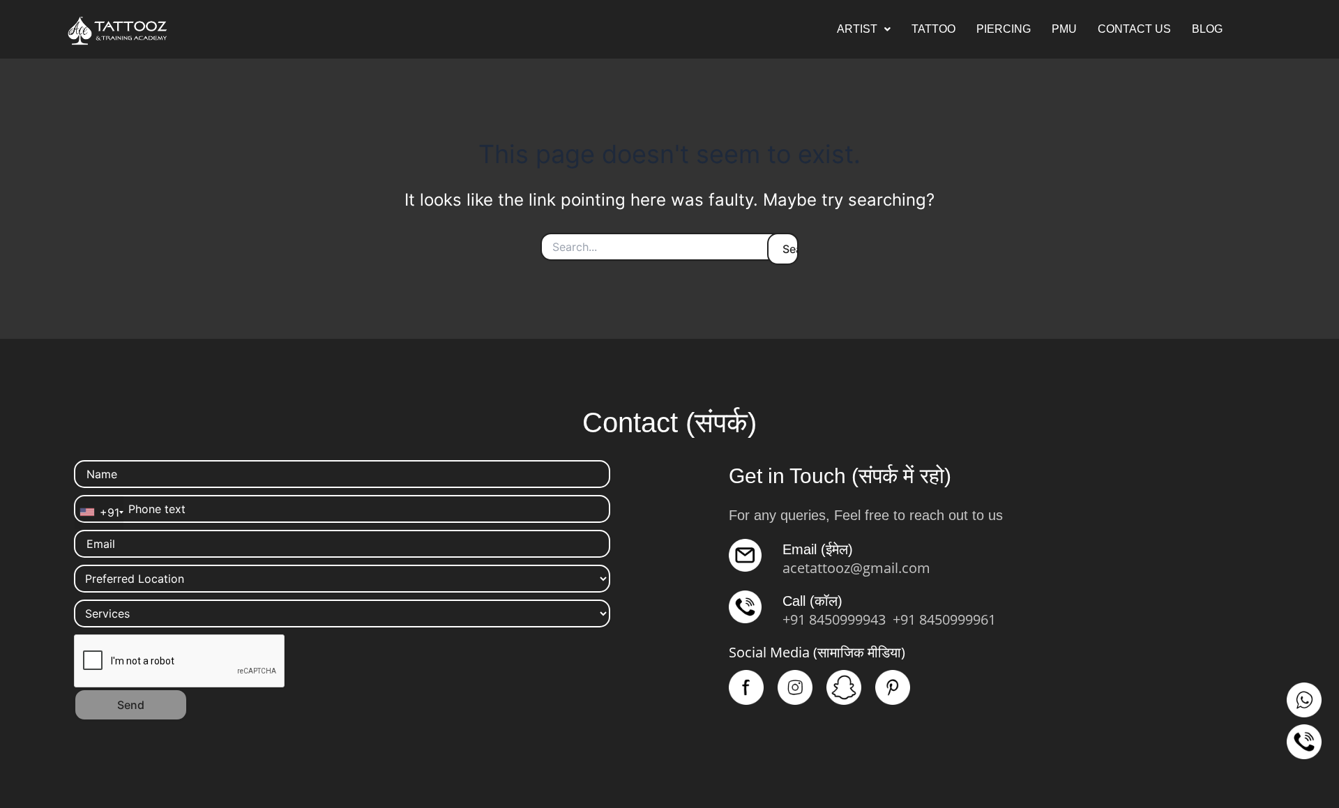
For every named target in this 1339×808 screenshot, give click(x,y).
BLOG (1207, 29)
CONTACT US (1134, 29)
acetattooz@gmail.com (856, 567)
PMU (1064, 29)
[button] (863, 29)
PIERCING (1003, 29)
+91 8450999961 (944, 619)
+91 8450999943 (834, 619)
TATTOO (933, 29)
